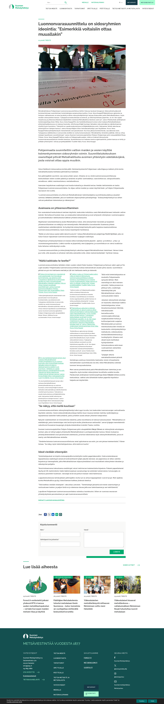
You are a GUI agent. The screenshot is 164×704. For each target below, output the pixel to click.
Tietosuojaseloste (31, 680)
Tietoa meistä (51, 8)
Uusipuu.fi (88, 667)
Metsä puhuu (118, 688)
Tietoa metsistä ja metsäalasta (126, 8)
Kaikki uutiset (129, 565)
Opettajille (92, 8)
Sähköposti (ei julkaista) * (49, 539)
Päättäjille (105, 8)
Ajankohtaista (66, 8)
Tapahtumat (79, 8)
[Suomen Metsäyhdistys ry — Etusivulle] (19, 6)
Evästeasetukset (29, 676)
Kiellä (152, 701)
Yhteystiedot (148, 8)
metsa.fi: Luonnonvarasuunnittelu (51, 500)
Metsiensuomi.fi (90, 663)
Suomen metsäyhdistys (122, 685)
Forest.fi (88, 658)
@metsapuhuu (119, 677)
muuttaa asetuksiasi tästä (14, 702)
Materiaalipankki (61, 695)
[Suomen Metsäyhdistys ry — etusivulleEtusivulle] (33, 638)
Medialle (57, 690)
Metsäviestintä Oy (91, 694)
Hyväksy (141, 701)
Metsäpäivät (91, 687)
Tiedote (48, 40)
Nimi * (42, 530)
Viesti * (86, 530)
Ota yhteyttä (29, 672)
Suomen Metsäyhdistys (122, 661)
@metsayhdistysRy (120, 669)
